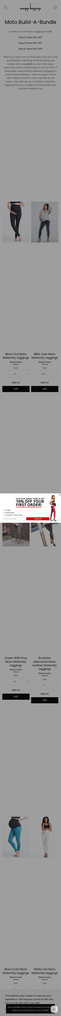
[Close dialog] (59, 494)
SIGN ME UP (37, 519)
